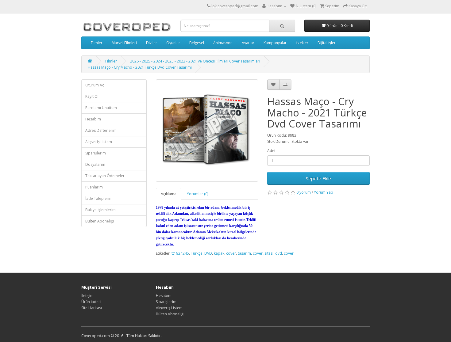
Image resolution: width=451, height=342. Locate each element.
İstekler (302, 42)
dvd (278, 253)
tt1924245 (180, 253)
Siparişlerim (95, 153)
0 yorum (303, 192)
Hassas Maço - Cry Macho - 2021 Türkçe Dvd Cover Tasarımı (140, 67)
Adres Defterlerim (101, 130)
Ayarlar (248, 42)
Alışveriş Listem (98, 141)
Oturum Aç (94, 85)
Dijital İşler (327, 42)
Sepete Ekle (318, 178)
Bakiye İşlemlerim (100, 209)
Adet (271, 150)
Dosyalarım (95, 164)
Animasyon (223, 42)
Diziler (151, 42)
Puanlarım (94, 187)
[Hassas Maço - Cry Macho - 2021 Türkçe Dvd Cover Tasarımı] (207, 130)
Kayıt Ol (91, 96)
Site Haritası (91, 307)
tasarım (244, 253)
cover (231, 253)
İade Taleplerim (99, 198)
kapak (219, 253)
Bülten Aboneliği (99, 221)
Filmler (96, 42)
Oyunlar (173, 42)
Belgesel (196, 42)
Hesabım (93, 119)
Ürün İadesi (91, 301)
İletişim (87, 295)
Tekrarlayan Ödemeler (105, 175)
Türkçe (196, 253)
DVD (208, 253)
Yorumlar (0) (197, 193)
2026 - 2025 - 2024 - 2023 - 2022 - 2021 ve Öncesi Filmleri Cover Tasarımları (195, 61)
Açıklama (168, 193)
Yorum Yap (323, 192)
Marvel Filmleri (124, 42)
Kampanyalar (275, 42)
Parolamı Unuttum (101, 107)
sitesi (268, 253)
